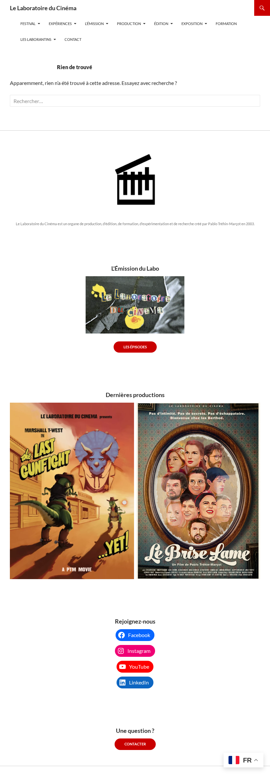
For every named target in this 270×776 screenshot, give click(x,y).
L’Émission (94, 23)
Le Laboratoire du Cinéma (43, 8)
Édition (161, 23)
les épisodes (135, 347)
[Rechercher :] (135, 101)
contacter (135, 744)
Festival (28, 23)
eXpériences (60, 23)
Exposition (191, 23)
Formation (226, 23)
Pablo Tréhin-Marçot (224, 224)
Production (129, 23)
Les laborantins (35, 39)
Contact (73, 39)
